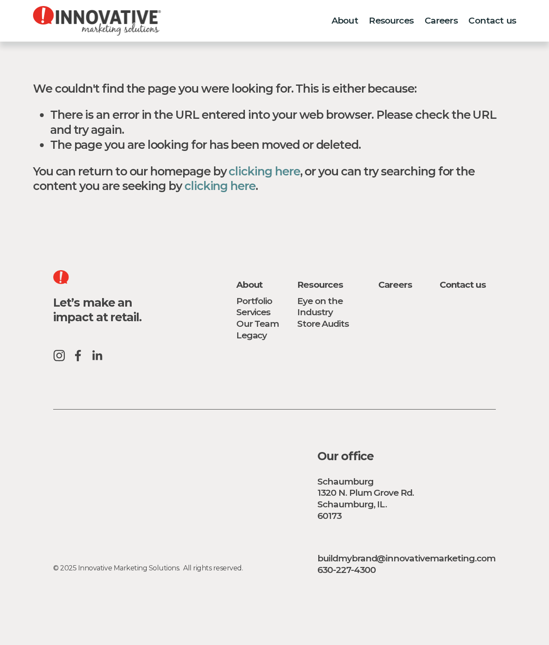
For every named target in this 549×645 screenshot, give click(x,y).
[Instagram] (59, 356)
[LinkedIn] (97, 356)
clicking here (264, 171)
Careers (441, 20)
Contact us (492, 20)
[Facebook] (78, 356)
